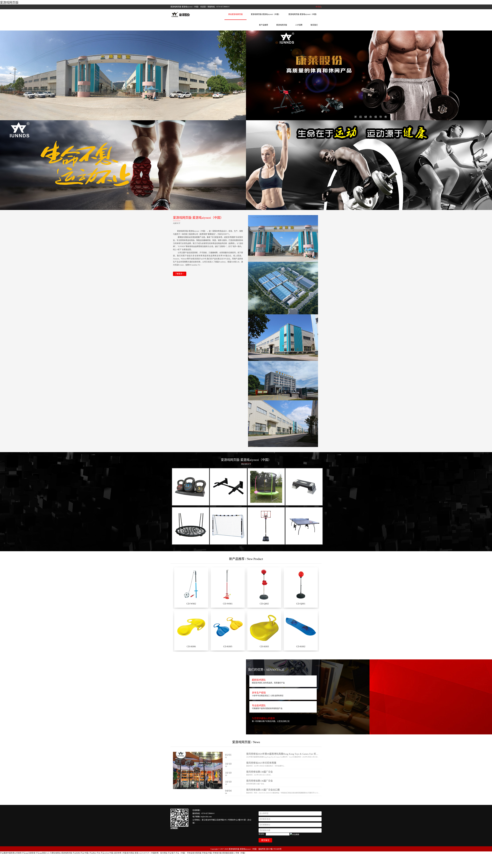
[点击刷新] (294, 834)
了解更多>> (179, 274)
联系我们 (314, 25)
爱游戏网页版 (9, 2)
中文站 (318, 7)
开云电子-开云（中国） (177, 853)
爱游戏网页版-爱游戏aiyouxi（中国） (265, 14)
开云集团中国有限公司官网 (11, 853)
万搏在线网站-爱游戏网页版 (61, 853)
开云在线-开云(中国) (81, 853)
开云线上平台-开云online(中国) (101, 853)
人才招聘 (298, 25)
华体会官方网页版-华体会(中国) (199, 853)
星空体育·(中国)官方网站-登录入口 (128, 853)
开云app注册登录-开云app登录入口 (35, 853)
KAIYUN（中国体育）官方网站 (154, 853)
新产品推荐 (263, 25)
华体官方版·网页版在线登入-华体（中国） (229, 853)
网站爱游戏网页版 (235, 14)
